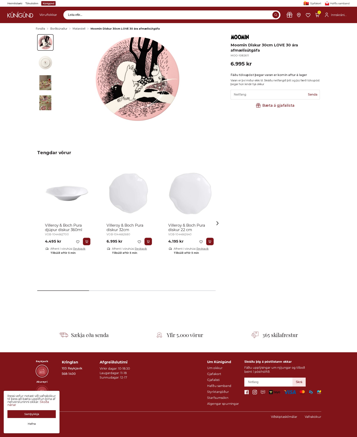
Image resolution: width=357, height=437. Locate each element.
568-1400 (69, 373)
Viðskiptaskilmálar (284, 417)
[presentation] (48, 15)
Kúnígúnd (48, 3)
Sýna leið (68, 379)
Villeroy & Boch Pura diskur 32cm (125, 227)
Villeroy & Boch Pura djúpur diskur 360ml (63, 227)
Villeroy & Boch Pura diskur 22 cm (186, 227)
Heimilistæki (14, 3)
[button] (275, 15)
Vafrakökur (313, 417)
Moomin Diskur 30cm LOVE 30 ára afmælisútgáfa (125, 28)
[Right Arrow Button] (218, 223)
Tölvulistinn (31, 3)
